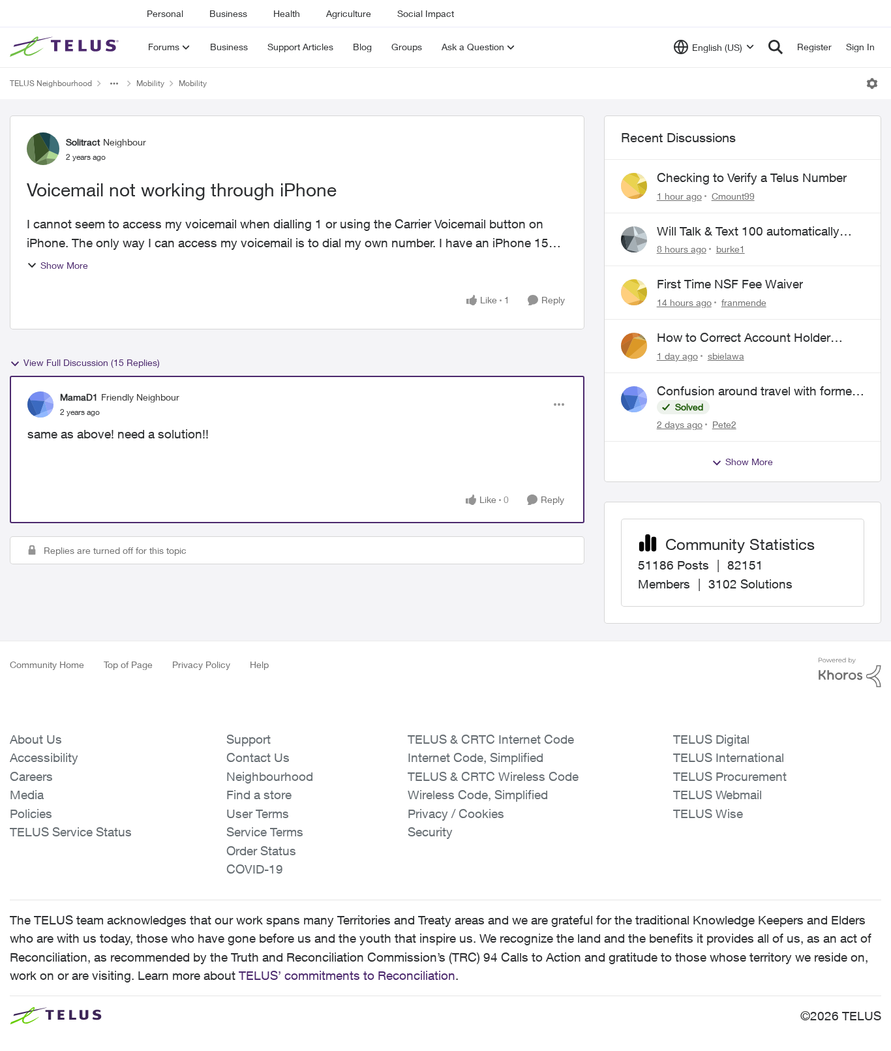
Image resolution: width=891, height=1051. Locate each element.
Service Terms (264, 832)
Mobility (150, 83)
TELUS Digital (711, 739)
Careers (31, 776)
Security (430, 832)
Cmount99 (733, 196)
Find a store (259, 794)
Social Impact (425, 13)
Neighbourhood (269, 776)
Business (228, 13)
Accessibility (44, 757)
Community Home (47, 664)
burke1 (730, 248)
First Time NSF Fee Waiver (730, 284)
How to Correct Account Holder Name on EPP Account (743, 338)
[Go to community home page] (66, 47)
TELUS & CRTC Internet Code (491, 739)
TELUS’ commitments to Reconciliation (347, 975)
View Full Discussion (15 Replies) (91, 362)
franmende (743, 302)
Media (27, 794)
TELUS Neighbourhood (51, 83)
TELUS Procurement (730, 776)
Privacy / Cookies (456, 813)
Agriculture (348, 13)
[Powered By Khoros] (850, 673)
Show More (64, 265)
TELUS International (728, 757)
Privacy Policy (201, 664)
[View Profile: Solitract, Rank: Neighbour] (43, 148)
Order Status (261, 851)
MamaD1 (79, 397)
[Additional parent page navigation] (114, 83)
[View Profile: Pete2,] (634, 399)
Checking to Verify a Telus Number (752, 177)
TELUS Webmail (717, 794)
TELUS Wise (708, 813)
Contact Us (258, 757)
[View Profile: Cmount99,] (634, 186)
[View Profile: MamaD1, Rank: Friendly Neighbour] (40, 404)
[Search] (775, 47)
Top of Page (128, 664)
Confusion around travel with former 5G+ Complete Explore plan (756, 391)
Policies (31, 813)
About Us (36, 739)
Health (286, 13)
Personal (165, 13)
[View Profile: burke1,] (634, 239)
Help (259, 664)
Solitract (83, 141)
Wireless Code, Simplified (478, 794)
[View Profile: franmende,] (634, 292)
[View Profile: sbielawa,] (634, 346)
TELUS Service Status (71, 832)
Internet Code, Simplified (475, 757)
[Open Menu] (872, 83)
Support (248, 739)
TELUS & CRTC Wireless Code (493, 776)
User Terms (257, 813)
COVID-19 (254, 869)
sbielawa (726, 355)
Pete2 (724, 424)
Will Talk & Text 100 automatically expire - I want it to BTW (748, 231)
